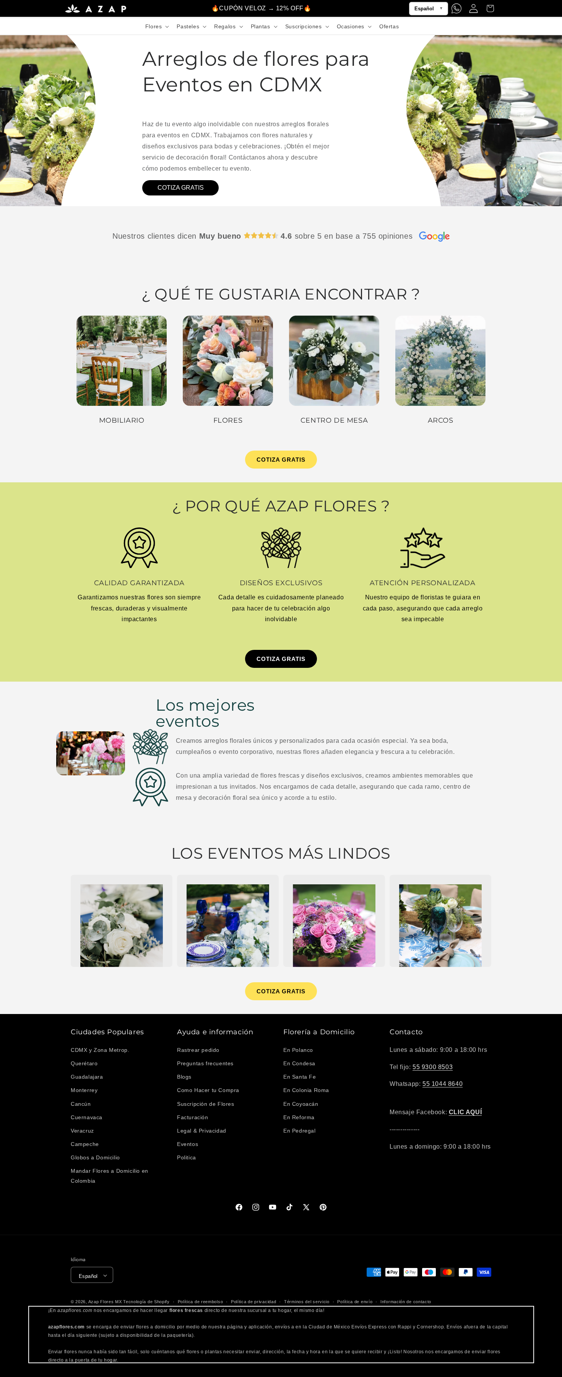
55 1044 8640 (442, 1084)
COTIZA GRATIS (181, 187)
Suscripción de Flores (205, 1103)
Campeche (85, 1144)
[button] (156, 26)
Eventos (187, 1144)
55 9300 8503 (433, 1066)
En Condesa (299, 1063)
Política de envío (354, 1301)
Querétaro (84, 1063)
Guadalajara (87, 1076)
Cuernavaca (86, 1117)
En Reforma (299, 1117)
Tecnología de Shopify (146, 1302)
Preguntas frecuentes (205, 1063)
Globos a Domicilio (95, 1157)
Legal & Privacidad (201, 1130)
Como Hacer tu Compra (208, 1090)
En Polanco (298, 1050)
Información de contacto (405, 1301)
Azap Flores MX (105, 1302)
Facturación (192, 1117)
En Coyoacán (300, 1103)
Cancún (81, 1103)
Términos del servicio (307, 1301)
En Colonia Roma (306, 1090)
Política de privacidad (253, 1301)
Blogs (184, 1076)
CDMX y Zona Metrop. (100, 1050)
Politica (186, 1157)
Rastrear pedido (198, 1050)
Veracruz (82, 1130)
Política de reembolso (200, 1301)
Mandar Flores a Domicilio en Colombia (109, 1175)
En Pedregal (299, 1130)
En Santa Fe (299, 1076)
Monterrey (84, 1090)
